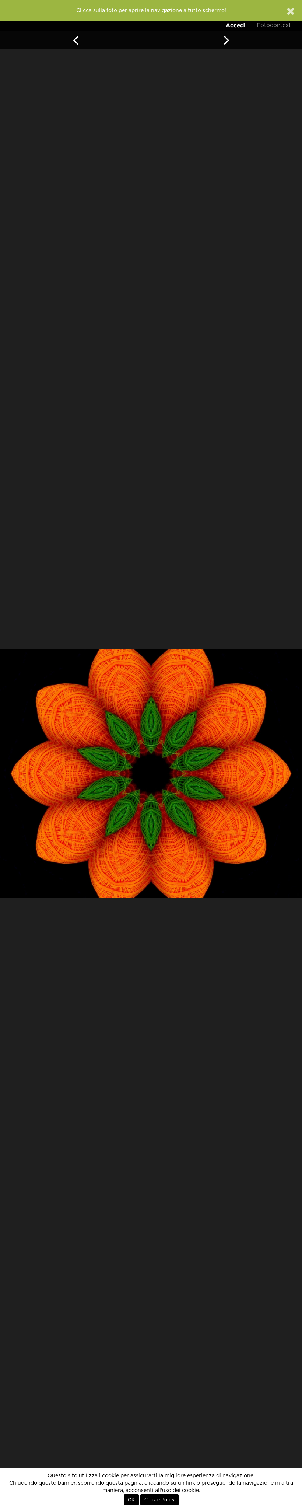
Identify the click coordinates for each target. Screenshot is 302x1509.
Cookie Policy (159, 1500)
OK (131, 1500)
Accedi (236, 25)
